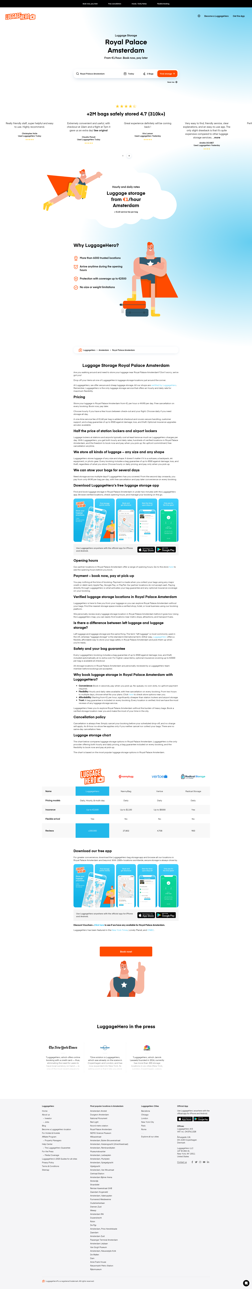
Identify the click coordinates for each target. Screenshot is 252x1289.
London (144, 1118)
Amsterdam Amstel (98, 1111)
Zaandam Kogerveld (99, 1192)
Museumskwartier (98, 1151)
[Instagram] (200, 1162)
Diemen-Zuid (95, 1206)
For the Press (47, 1151)
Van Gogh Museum (98, 1247)
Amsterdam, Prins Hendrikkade (103, 1228)
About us (46, 1114)
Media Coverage (52, 1155)
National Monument (98, 1118)
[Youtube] (204, 1162)
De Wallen (94, 1254)
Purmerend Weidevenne (100, 1199)
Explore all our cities (150, 1136)
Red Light (94, 1122)
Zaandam (94, 1232)
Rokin (92, 1221)
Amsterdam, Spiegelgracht (101, 1162)
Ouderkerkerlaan (97, 1203)
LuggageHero (89, 350)
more (217, 137)
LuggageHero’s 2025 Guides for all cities (59, 1158)
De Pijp (93, 1225)
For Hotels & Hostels (51, 1133)
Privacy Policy (48, 1162)
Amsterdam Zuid (97, 1236)
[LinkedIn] (208, 1162)
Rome (143, 1129)
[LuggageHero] (20, 18)
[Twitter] (196, 1162)
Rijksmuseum (96, 1269)
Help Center (47, 1144)
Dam (92, 1258)
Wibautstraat (95, 1136)
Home (44, 1111)
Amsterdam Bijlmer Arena (101, 1177)
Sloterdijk (94, 1181)
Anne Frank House (98, 1262)
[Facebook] (192, 1162)
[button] (246, 1283)
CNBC (150, 929)
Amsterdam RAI (97, 1214)
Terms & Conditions (50, 1166)
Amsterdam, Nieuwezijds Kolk (103, 1251)
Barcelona (145, 1111)
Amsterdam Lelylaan (99, 1243)
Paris (143, 1125)
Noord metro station (99, 1125)
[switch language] (199, 16)
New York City (147, 1122)
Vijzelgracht (95, 1166)
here (171, 566)
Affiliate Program (49, 1136)
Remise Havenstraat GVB (101, 1188)
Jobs (47, 1122)
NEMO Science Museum (100, 1133)
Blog (44, 1125)
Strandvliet (94, 1184)
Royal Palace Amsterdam (101, 1129)
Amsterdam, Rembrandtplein (102, 1147)
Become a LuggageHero (216, 15)
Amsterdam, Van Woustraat (102, 1170)
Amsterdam (104, 350)
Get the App (239, 15)
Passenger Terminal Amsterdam (104, 1239)
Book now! (126, 951)
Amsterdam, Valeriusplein (101, 1195)
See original (101, 130)
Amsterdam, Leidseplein (100, 1155)
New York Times (120, 929)
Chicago (145, 1114)
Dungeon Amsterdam (99, 1114)
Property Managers (53, 1140)
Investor (48, 1118)
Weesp (93, 1210)
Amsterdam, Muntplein (100, 1158)
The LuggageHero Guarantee (57, 1147)
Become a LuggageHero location (56, 1129)
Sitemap (45, 1170)
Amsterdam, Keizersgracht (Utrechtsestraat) (109, 1144)
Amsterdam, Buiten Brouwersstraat (105, 1140)
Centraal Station (97, 1173)
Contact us (182, 1162)
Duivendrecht (96, 1217)
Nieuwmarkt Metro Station (101, 1265)
